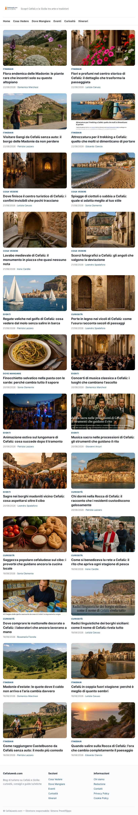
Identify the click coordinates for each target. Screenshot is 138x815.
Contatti (98, 788)
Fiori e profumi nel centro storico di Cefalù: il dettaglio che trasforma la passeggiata (98, 78)
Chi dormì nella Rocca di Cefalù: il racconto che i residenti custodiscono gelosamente (100, 500)
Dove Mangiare (41, 21)
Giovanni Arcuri (94, 446)
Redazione (99, 784)
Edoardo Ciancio (94, 146)
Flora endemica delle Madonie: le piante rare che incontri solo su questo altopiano (33, 78)
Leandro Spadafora (95, 264)
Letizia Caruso (93, 87)
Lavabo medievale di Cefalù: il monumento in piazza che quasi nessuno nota (34, 259)
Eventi (57, 21)
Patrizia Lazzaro (26, 146)
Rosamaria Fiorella (26, 637)
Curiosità (69, 21)
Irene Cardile (23, 269)
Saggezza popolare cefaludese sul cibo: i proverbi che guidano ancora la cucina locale (34, 564)
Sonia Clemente (93, 205)
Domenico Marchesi (28, 87)
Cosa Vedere (21, 21)
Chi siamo (99, 779)
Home (6, 21)
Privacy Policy (101, 793)
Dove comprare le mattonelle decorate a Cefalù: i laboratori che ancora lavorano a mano (35, 627)
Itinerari (83, 21)
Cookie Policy (101, 798)
